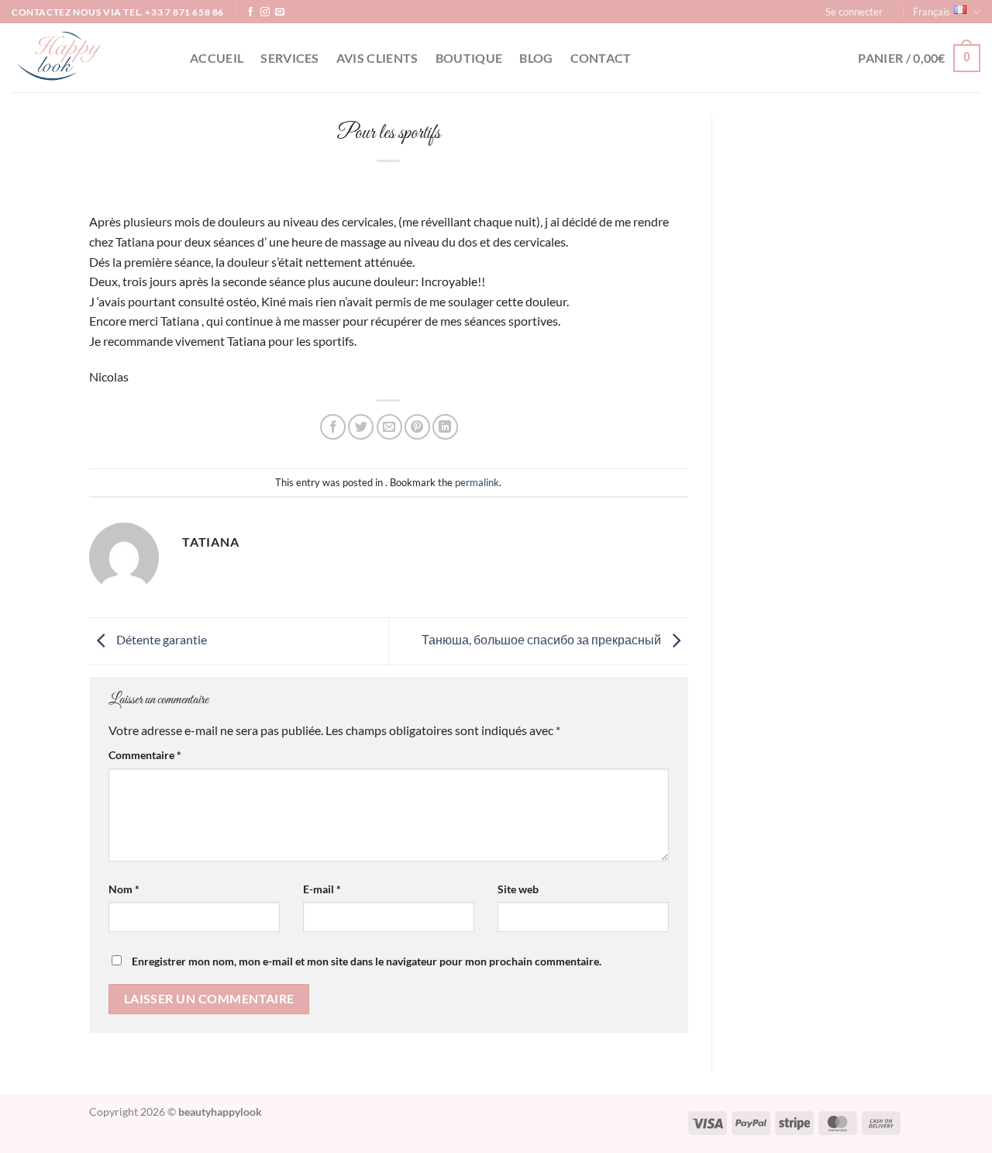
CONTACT (601, 57)
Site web (518, 889)
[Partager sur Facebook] (333, 427)
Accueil (216, 57)
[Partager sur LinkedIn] (445, 427)
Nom (124, 889)
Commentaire (144, 754)
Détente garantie (160, 639)
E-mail (322, 889)
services (289, 57)
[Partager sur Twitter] (361, 427)
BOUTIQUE (469, 57)
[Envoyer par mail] (389, 427)
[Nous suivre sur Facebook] (250, 12)
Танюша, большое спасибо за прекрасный (542, 639)
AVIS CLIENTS (377, 57)
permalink (477, 482)
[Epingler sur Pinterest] (417, 427)
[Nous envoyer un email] (279, 12)
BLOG (536, 57)
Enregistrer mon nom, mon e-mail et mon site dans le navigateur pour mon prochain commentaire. (366, 961)
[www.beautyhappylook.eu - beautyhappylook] (89, 57)
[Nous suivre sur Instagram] (265, 12)
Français (931, 11)
